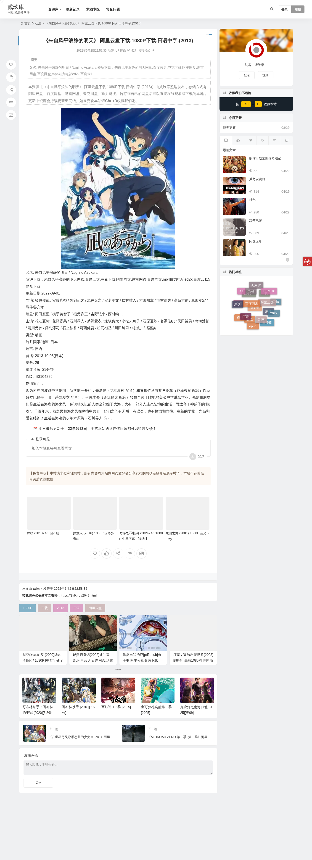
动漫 (38, 23)
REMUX (269, 293)
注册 (298, 9)
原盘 (237, 298)
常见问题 (113, 9)
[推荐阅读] (287, 140)
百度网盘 (251, 287)
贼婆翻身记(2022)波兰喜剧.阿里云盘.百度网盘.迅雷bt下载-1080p (93, 660)
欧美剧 (267, 318)
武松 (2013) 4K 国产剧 (43, 533)
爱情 (276, 307)
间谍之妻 (255, 241)
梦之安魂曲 (257, 179)
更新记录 (73, 9)
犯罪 (240, 314)
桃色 (252, 200)
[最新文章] (226, 140)
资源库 (53, 9)
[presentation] (187, 685)
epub (252, 315)
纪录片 (256, 296)
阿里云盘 (267, 290)
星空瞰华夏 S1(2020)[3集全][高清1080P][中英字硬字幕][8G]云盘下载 (43, 660)
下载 (264, 310)
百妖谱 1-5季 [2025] (116, 707)
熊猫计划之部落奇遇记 (265, 158)
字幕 (246, 299)
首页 (27, 23)
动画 (261, 301)
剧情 (268, 321)
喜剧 (250, 325)
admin (37, 588)
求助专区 (93, 9)
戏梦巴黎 (255, 220)
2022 (274, 304)
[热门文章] (250, 140)
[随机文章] (274, 140)
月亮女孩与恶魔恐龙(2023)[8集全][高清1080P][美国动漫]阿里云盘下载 (193, 660)
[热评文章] (262, 140)
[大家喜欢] (238, 140)
